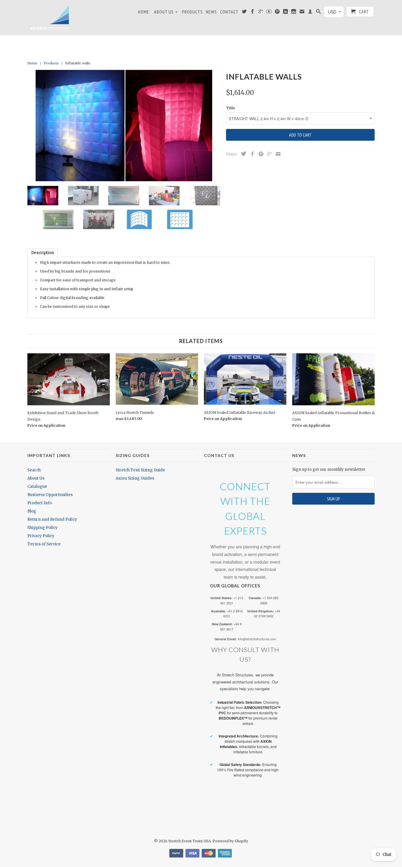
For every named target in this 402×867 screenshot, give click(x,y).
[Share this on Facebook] (251, 154)
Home (143, 12)
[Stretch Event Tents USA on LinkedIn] (285, 12)
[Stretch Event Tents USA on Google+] (260, 12)
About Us (166, 12)
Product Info (39, 502)
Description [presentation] (42, 252)
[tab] (42, 252)
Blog (31, 511)
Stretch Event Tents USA (189, 841)
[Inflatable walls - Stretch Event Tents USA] (123, 125)
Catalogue (37, 486)
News (211, 12)
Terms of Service (44, 544)
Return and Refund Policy (52, 519)
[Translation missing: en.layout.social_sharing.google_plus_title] (268, 154)
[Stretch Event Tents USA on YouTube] (269, 12)
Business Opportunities (50, 494)
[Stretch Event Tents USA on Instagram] (293, 12)
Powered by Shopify (230, 841)
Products (192, 12)
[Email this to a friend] (276, 154)
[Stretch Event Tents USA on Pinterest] (277, 12)
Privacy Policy (40, 535)
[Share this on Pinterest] (259, 154)
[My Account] (310, 12)
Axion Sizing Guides (135, 478)
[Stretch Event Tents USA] (49, 17)
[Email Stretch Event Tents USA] (302, 12)
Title (230, 108)
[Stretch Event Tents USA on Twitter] (244, 12)
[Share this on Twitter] (242, 153)
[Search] (318, 12)
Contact (229, 12)
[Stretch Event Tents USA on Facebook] (252, 12)
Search (34, 470)
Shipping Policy (42, 527)
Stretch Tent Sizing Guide (140, 470)
